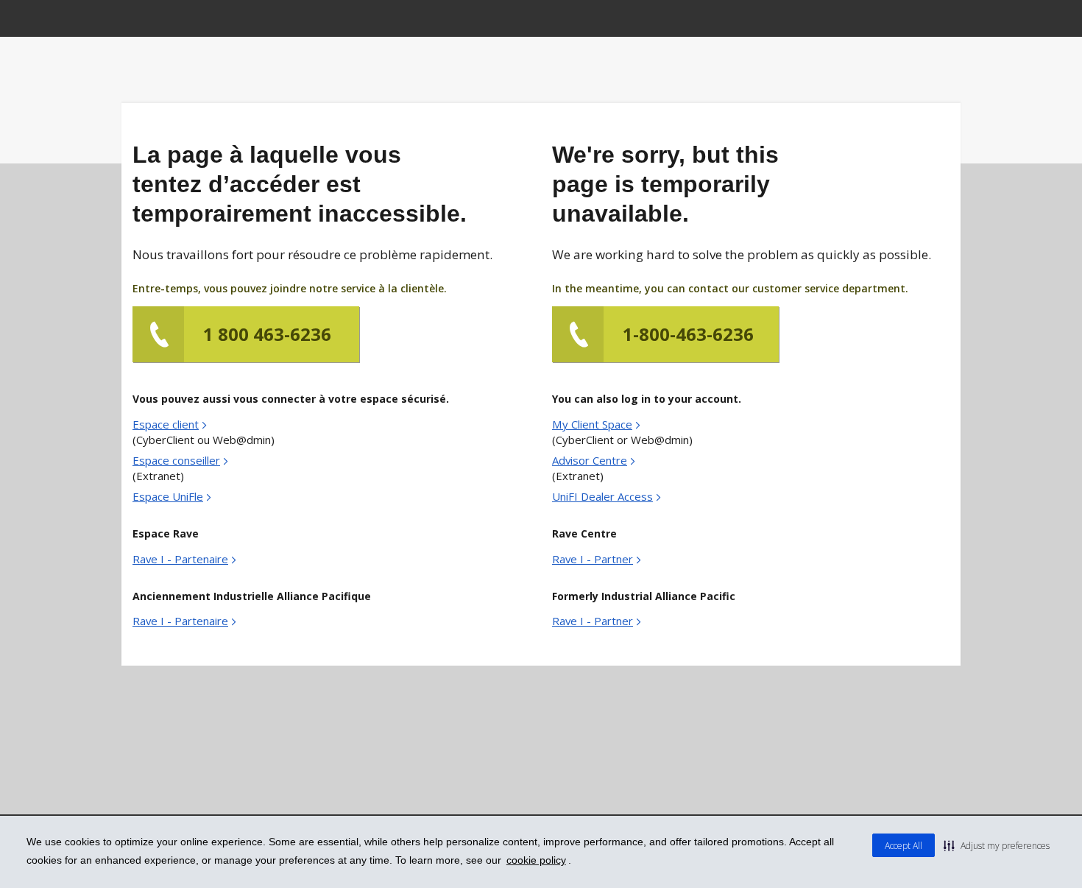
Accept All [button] (903, 845)
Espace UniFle (167, 496)
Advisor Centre (589, 460)
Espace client (165, 424)
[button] (997, 845)
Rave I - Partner (592, 559)
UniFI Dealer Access (602, 496)
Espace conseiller (176, 460)
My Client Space (592, 424)
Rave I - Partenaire (180, 559)
